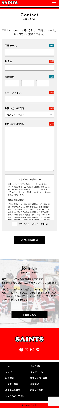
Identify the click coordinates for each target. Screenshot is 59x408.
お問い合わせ (36, 389)
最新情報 (34, 384)
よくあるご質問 (12, 389)
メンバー (9, 372)
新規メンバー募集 (38, 378)
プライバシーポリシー (15, 395)
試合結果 (9, 378)
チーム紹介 (35, 366)
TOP (7, 366)
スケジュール (36, 372)
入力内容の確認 (29, 240)
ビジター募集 (11, 384)
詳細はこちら (29, 314)
